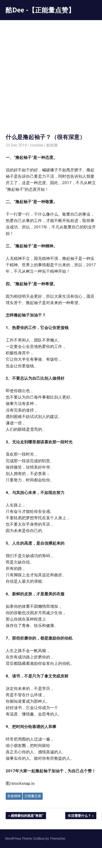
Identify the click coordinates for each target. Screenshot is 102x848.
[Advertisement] (51, 73)
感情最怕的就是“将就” (26, 816)
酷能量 (52, 145)
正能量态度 (32, 796)
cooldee (36, 145)
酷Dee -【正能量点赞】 (40, 9)
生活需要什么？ (79, 816)
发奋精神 (14, 796)
